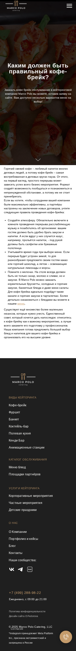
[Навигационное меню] (69, 6)
